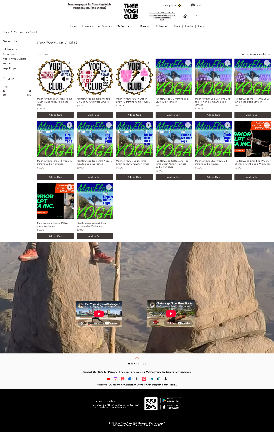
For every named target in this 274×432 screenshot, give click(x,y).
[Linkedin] (151, 379)
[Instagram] (115, 379)
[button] (185, 16)
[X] (137, 379)
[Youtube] (108, 379)
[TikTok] (158, 379)
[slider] (4, 91)
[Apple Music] (144, 379)
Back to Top (137, 363)
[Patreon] (123, 379)
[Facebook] (130, 379)
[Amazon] (165, 379)
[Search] (197, 16)
